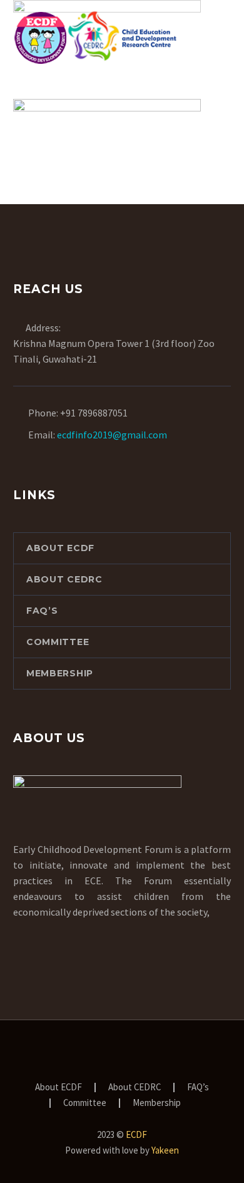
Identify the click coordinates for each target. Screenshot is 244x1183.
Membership (59, 673)
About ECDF (60, 548)
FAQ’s (42, 610)
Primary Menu (219, 37)
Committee (57, 642)
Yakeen (165, 1150)
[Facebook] (89, 1054)
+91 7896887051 (94, 412)
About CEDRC (64, 579)
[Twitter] (122, 1054)
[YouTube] (155, 1054)
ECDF (136, 1134)
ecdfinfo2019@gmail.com (112, 434)
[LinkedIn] (106, 1054)
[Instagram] (138, 1054)
